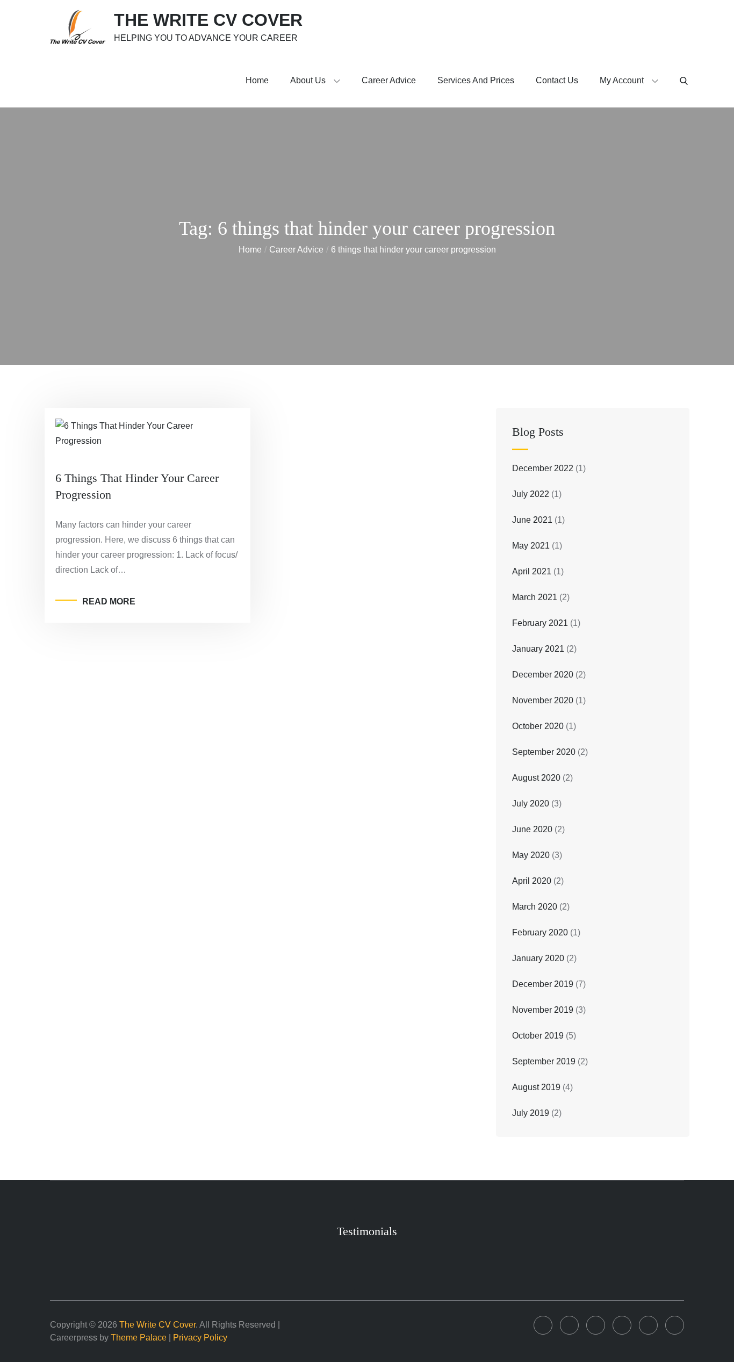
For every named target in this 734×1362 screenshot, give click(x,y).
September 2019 (543, 1061)
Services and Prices (475, 80)
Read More (108, 601)
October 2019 (538, 1035)
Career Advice (389, 80)
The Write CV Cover (208, 20)
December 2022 (542, 468)
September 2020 (543, 751)
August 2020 (536, 777)
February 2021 (540, 623)
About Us (308, 80)
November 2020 (542, 700)
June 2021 (532, 519)
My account (622, 80)
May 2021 (531, 545)
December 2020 (542, 674)
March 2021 (534, 597)
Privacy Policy (200, 1337)
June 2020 (532, 829)
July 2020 (530, 803)
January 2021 (538, 648)
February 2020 (540, 932)
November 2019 (542, 1009)
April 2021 (531, 571)
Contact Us (557, 80)
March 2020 (534, 906)
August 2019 (536, 1087)
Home (257, 80)
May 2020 (531, 855)
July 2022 (530, 494)
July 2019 (530, 1113)
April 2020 (531, 880)
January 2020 (538, 958)
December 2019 (542, 984)
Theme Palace (139, 1337)
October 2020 (538, 726)
